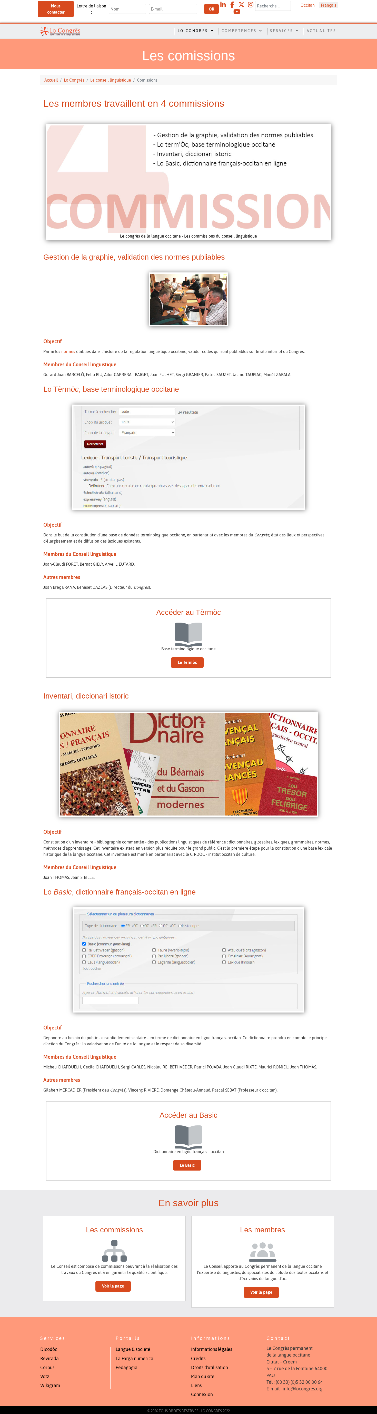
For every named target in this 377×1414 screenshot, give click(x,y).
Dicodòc (48, 1349)
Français (328, 5)
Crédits (198, 1358)
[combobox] (273, 6)
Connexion (202, 1394)
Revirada (49, 1358)
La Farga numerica (134, 1358)
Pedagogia (126, 1367)
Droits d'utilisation (209, 1367)
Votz (44, 1376)
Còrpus (47, 1367)
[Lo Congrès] (60, 30)
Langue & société (133, 1349)
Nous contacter (56, 9)
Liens (196, 1385)
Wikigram (50, 1385)
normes (68, 351)
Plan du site (202, 1376)
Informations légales (211, 1349)
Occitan (308, 5)
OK (211, 9)
